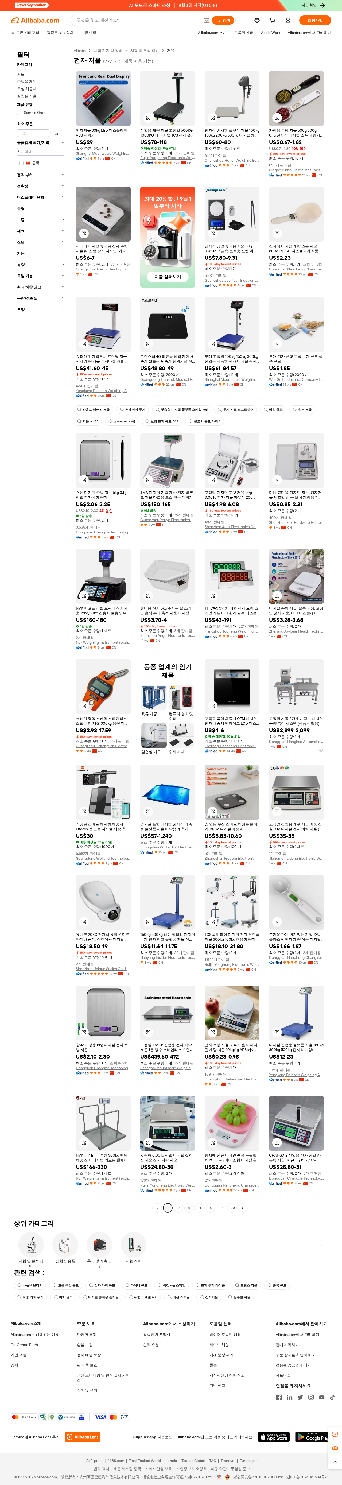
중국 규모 (279, 1285)
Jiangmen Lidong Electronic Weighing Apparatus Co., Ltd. (296, 858)
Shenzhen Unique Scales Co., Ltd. (103, 969)
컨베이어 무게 (135, 410)
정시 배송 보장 (89, 1355)
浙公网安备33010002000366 (258, 1477)
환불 (213, 1365)
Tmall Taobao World (145, 1461)
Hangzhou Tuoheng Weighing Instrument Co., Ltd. (232, 631)
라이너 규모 (139, 1285)
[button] (206, 20)
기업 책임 (18, 1355)
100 (232, 1208)
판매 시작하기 (287, 1345)
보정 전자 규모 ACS (164, 421)
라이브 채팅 (219, 1345)
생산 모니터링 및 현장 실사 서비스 (103, 1377)
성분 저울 (305, 410)
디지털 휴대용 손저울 (103, 1297)
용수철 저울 (242, 1297)
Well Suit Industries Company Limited (296, 379)
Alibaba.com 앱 (191, 1437)
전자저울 (211, 1297)
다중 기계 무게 (33, 1297)
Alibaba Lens (40, 1437)
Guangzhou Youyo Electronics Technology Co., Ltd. (167, 520)
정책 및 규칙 (87, 1390)
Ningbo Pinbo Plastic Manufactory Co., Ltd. (296, 170)
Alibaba (80, 50)
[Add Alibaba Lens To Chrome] (82, 1437)
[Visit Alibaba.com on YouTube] (321, 1397)
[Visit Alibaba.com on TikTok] (332, 1397)
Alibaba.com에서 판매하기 (297, 1334)
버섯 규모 (276, 410)
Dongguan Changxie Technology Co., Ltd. (103, 532)
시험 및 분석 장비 (144, 50)
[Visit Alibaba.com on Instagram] (311, 1397)
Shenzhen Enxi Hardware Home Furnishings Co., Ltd (296, 522)
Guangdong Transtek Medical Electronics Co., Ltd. (167, 379)
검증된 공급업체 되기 (293, 1365)
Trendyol (228, 1461)
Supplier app (144, 1437)
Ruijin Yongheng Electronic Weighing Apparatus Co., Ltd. (167, 158)
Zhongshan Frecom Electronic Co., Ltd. (232, 858)
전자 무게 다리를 (213, 1285)
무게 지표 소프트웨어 (238, 410)
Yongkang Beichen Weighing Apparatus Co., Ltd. (103, 391)
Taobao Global (193, 1461)
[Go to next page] (242, 1208)
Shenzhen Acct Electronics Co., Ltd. (232, 527)
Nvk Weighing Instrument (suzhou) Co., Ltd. (103, 642)
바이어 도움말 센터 (225, 1334)
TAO (212, 1461)
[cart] (273, 21)
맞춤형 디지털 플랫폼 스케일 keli (184, 410)
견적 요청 (151, 1345)
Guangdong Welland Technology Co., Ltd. (103, 858)
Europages (249, 1461)
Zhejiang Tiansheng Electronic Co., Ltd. (232, 746)
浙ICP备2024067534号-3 (307, 1477)
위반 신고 (217, 1385)
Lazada (171, 1461)
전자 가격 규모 (104, 1285)
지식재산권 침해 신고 (227, 1375)
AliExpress (94, 1461)
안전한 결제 (86, 1334)
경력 (14, 1365)
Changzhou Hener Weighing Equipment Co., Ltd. (232, 160)
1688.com (116, 1461)
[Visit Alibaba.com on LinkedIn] (289, 1397)
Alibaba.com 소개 (26, 1323)
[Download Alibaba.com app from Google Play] (313, 1437)
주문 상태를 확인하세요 (295, 1355)
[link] (335, 1434)
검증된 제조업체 (156, 1334)
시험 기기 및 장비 (108, 50)
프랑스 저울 (248, 1285)
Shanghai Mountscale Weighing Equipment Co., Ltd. (103, 153)
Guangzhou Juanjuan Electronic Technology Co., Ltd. (232, 280)
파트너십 (283, 1375)
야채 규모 (66, 1297)
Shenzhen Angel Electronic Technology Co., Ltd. (167, 635)
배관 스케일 (181, 1297)
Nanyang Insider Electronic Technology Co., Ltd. (167, 957)
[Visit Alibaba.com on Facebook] (279, 1397)
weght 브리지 (32, 1285)
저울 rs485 (90, 421)
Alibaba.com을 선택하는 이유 (35, 1334)
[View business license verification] (219, 1477)
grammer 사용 (124, 421)
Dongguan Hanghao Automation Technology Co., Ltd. (296, 741)
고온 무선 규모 (68, 1285)
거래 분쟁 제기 (221, 1355)
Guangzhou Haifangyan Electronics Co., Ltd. (103, 746)
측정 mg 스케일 (174, 1285)
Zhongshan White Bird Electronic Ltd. (167, 847)
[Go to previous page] (157, 1208)
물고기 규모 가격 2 (207, 421)
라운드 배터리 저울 (96, 410)
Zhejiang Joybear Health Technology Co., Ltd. (296, 631)
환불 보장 (85, 1345)
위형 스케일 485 (145, 1297)
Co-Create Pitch (24, 1345)
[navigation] (40, 630)
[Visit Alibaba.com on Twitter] (300, 1397)
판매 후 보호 (87, 1365)
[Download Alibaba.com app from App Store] (274, 1437)
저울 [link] (170, 50)
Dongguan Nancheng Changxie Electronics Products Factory (296, 269)
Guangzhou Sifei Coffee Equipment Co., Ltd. (103, 269)
